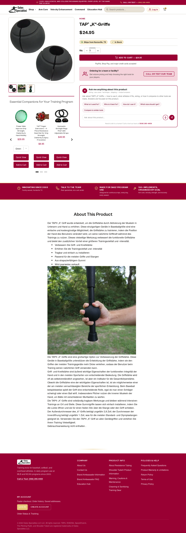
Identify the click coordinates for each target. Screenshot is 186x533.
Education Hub (94, 9)
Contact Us (82, 469)
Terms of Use (147, 479)
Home (82, 18)
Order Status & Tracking (27, 513)
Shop (31, 9)
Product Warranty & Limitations (155, 469)
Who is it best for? (111, 104)
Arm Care (43, 9)
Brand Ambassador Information (91, 474)
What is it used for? (91, 104)
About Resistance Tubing (120, 465)
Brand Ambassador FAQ (88, 479)
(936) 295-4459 (145, 123)
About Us (81, 465)
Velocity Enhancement (61, 9)
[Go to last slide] (11, 139)
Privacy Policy (147, 483)
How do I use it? (129, 104)
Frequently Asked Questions (153, 465)
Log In (22, 507)
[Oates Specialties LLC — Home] (17, 9)
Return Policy (147, 474)
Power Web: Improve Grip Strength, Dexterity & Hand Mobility (21, 130)
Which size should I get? (149, 104)
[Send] (171, 117)
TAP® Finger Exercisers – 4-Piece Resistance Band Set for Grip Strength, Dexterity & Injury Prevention (41, 133)
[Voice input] (165, 117)
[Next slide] (71, 139)
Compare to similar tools (93, 110)
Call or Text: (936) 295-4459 (30, 478)
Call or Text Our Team (159, 74)
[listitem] (12, 88)
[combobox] (125, 9)
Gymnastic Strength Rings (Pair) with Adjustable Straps (62, 129)
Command (80, 9)
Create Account (40, 507)
